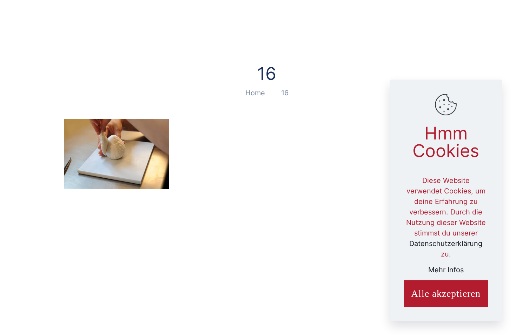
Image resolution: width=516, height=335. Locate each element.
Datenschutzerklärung (445, 243)
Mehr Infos (446, 270)
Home (255, 93)
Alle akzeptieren (446, 293)
